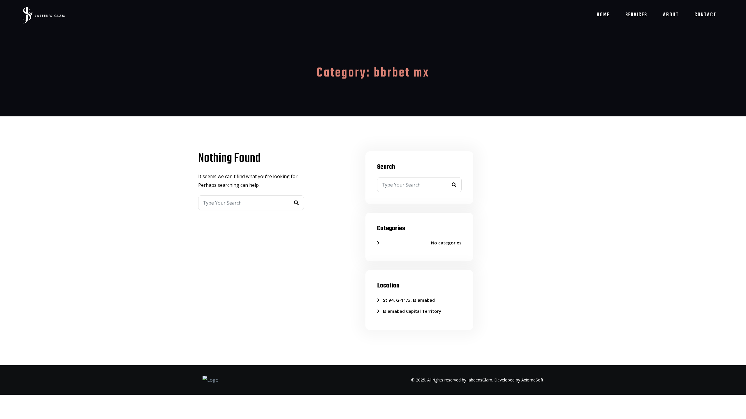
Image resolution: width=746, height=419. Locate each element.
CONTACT (705, 15)
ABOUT (671, 15)
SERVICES (636, 15)
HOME (603, 15)
